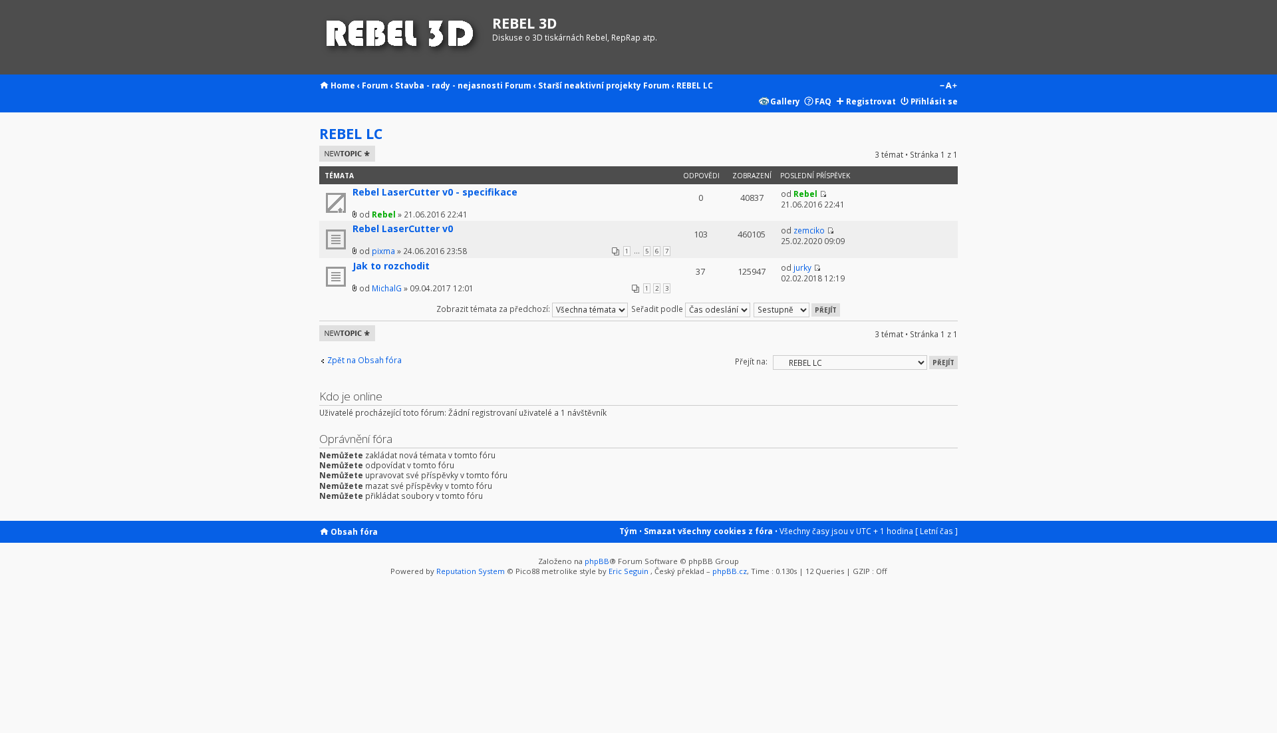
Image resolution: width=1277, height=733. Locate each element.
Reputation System (470, 571)
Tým (628, 530)
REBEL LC (694, 85)
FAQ (823, 101)
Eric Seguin (628, 571)
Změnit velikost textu (948, 86)
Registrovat (871, 101)
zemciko (809, 230)
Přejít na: (751, 361)
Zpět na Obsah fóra (364, 360)
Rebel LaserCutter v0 (403, 228)
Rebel (384, 214)
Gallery (785, 101)
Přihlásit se (934, 101)
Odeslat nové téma (344, 154)
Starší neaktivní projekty (589, 85)
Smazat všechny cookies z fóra (708, 530)
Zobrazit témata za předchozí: (494, 308)
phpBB (597, 561)
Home (343, 85)
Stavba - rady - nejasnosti (449, 85)
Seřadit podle (658, 308)
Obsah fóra (354, 531)
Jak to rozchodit (391, 265)
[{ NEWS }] (402, 37)
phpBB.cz (729, 571)
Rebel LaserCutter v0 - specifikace (435, 192)
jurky (802, 267)
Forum (375, 85)
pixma (383, 250)
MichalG (387, 288)
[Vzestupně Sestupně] (797, 308)
